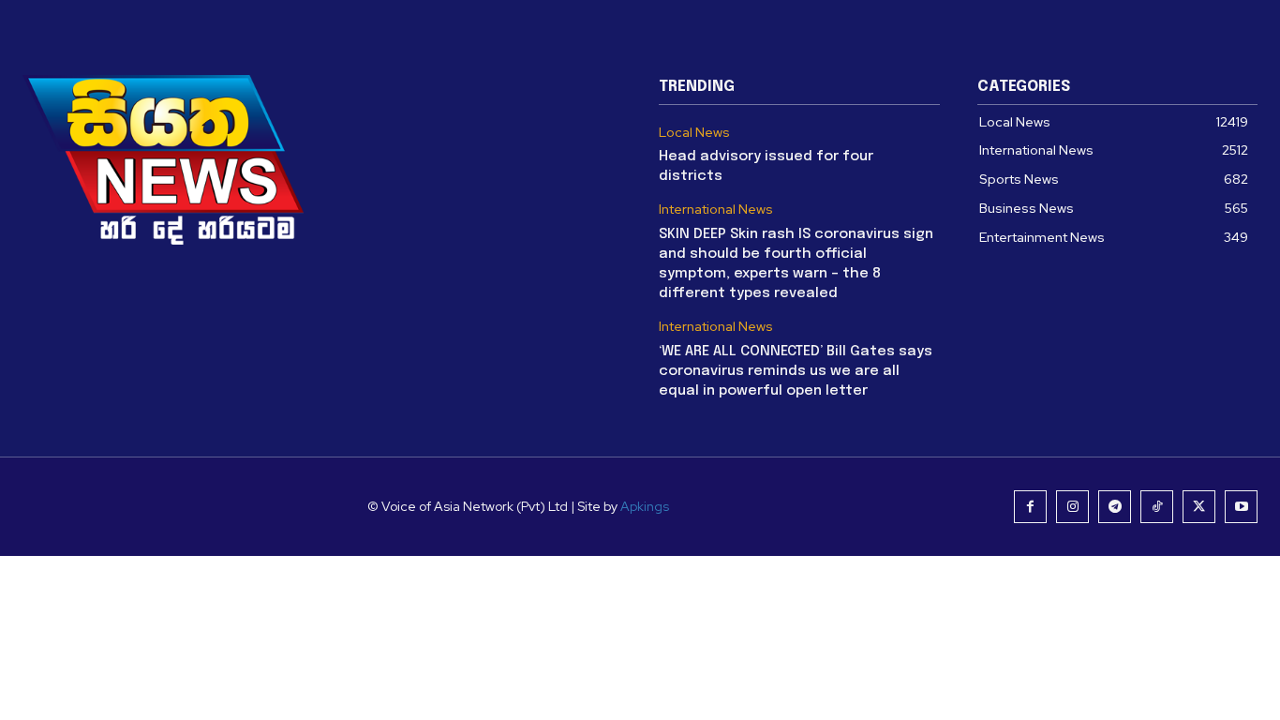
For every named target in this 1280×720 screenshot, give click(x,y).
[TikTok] (1156, 506)
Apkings (644, 506)
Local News (694, 133)
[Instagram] (1072, 506)
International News (716, 210)
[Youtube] (1241, 506)
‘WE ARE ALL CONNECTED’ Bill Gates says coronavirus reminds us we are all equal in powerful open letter (795, 371)
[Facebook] (1030, 506)
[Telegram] (1114, 506)
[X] (1199, 506)
